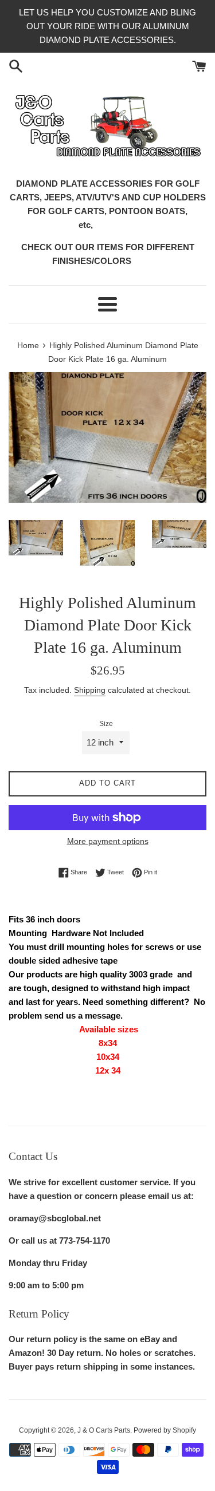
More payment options (107, 841)
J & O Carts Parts (103, 1430)
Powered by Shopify (165, 1430)
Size (106, 724)
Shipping (89, 690)
